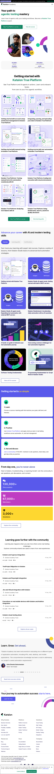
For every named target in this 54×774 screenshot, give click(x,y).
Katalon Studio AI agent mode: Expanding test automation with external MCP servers (11, 313)
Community (3, 744)
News (37, 749)
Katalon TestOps (22, 727)
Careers (38, 744)
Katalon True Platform (13, 431)
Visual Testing (39, 722)
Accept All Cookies (31, 771)
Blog (2, 741)
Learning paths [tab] (16, 242)
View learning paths (38, 219)
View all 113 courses (10, 380)
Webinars (3, 751)
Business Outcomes (5, 722)
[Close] (51, 767)
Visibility (3, 730)
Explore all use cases (27, 629)
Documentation (22, 741)
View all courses (30, 27)
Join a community (9, 452)
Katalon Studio (22, 725)
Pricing (20, 732)
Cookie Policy (45, 768)
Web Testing (39, 725)
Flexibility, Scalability (6, 727)
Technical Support (5, 749)
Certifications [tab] (28, 242)
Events (37, 746)
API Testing (38, 727)
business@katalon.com (18, 758)
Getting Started (22, 744)
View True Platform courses (11, 27)
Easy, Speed (4, 725)
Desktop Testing (40, 732)
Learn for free (8, 699)
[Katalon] (24, 714)
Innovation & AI (4, 732)
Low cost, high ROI (5, 734)
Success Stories (5, 746)
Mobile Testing (39, 730)
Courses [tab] (5, 242)
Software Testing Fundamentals (11, 373)
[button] (14, 672)
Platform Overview (23, 722)
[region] (27, 769)
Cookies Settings (21, 771)
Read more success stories (12, 679)
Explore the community (11, 525)
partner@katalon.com (16, 761)
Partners (38, 751)
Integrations (39, 734)
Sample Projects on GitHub (25, 749)
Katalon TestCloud (23, 730)
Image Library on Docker (24, 746)
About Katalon (39, 741)
